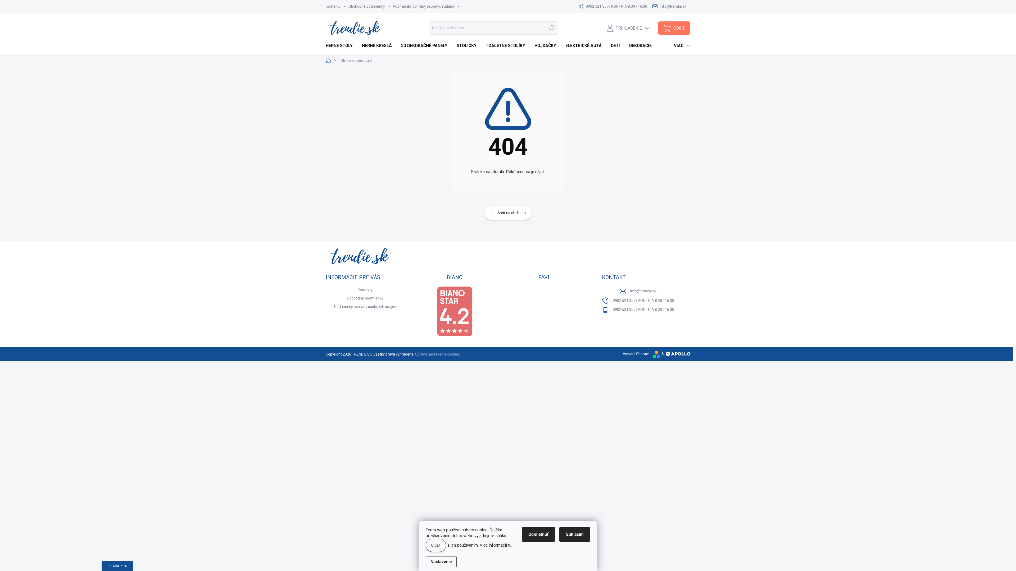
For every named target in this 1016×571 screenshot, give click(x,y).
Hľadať (551, 28)
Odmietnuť (538, 534)
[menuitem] (341, 46)
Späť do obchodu (511, 213)
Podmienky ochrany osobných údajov (424, 6)
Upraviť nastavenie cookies (437, 354)
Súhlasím (575, 534)
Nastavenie (441, 561)
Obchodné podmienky (366, 6)
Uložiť (436, 545)
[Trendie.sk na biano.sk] (454, 311)
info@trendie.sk (643, 291)
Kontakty (333, 6)
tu (509, 545)
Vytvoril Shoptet (636, 354)
